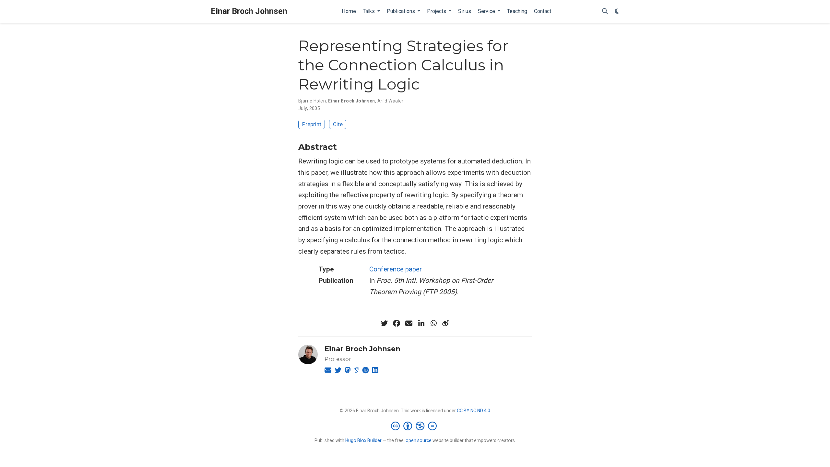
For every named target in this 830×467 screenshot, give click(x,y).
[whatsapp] (433, 323)
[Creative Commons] (415, 426)
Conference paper (395, 269)
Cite (338, 124)
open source (419, 440)
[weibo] (446, 323)
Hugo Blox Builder (363, 440)
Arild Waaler (390, 100)
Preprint (311, 124)
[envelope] (409, 323)
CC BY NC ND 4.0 (473, 410)
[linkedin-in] (421, 323)
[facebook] (396, 323)
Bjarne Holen (312, 100)
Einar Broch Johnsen (249, 11)
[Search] (605, 11)
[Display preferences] (617, 11)
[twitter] (384, 323)
